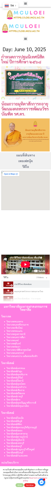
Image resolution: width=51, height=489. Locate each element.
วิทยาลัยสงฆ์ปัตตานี (15, 380)
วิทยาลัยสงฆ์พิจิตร (14, 424)
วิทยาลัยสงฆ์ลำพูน (14, 371)
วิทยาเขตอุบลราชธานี (16, 334)
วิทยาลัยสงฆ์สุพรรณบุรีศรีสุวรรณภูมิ (22, 427)
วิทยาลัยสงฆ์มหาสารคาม (17, 433)
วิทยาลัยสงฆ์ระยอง (14, 430)
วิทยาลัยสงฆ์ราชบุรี (15, 396)
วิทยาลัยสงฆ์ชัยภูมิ (14, 421)
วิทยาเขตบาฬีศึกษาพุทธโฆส (19, 349)
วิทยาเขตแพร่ (13, 340)
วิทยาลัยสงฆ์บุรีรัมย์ (15, 377)
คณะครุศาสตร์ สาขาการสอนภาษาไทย (28, 291)
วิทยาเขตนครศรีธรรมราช (18, 324)
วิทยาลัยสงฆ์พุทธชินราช (17, 374)
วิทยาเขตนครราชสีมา (16, 337)
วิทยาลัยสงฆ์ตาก (13, 399)
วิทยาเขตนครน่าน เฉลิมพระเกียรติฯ (22, 356)
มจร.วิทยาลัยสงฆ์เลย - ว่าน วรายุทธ (27, 298)
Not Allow (29, 485)
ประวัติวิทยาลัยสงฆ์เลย (23, 284)
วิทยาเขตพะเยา (13, 346)
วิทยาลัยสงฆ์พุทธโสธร (16, 384)
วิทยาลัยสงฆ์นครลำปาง (16, 387)
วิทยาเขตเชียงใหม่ (14, 327)
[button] (25, 3)
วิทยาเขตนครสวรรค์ (15, 353)
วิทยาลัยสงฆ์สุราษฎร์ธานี (17, 436)
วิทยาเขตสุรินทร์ (14, 343)
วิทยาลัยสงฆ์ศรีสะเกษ (16, 393)
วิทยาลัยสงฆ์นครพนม (16, 368)
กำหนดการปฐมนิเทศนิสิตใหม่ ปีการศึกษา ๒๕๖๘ (22, 59)
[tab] (25, 284)
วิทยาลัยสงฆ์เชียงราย (15, 390)
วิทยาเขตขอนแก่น (14, 331)
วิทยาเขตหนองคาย (15, 321)
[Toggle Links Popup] (41, 482)
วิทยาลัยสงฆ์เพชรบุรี (15, 443)
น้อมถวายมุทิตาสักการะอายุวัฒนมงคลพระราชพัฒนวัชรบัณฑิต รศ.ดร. (25, 108)
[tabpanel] (25, 264)
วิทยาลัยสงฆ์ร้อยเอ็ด (15, 418)
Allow (20, 485)
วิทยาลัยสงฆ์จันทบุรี (15, 452)
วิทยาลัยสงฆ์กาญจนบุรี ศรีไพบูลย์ (21, 449)
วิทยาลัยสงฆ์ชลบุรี (14, 446)
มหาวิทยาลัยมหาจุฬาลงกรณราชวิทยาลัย (25, 308)
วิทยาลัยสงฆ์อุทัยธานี (15, 440)
